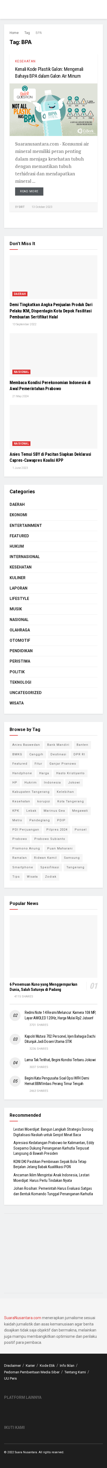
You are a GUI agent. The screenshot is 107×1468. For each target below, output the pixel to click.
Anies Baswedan (26, 745)
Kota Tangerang (70, 801)
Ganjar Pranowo (62, 763)
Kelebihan (65, 792)
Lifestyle (19, 598)
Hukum (17, 546)
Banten (82, 745)
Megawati (80, 811)
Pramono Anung (26, 848)
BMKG (17, 754)
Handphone (22, 773)
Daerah (20, 293)
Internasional (25, 557)
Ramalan (19, 858)
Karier (30, 1365)
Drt (22, 206)
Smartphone (22, 867)
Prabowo (19, 839)
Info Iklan (67, 1365)
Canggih (36, 754)
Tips (16, 876)
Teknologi (20, 682)
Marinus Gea (54, 811)
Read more (29, 191)
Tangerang (75, 867)
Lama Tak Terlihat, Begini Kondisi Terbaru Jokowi (60, 1060)
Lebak (31, 811)
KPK (15, 811)
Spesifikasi (49, 867)
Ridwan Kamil (45, 858)
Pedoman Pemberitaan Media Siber (32, 1372)
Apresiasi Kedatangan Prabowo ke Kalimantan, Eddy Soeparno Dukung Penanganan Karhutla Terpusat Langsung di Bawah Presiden (53, 1148)
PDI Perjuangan (25, 829)
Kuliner (18, 578)
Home (14, 33)
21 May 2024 (20, 396)
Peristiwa (20, 661)
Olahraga (20, 630)
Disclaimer (12, 1365)
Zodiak (51, 876)
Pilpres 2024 (56, 829)
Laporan (18, 588)
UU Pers (10, 1378)
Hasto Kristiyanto (70, 773)
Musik (16, 609)
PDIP (61, 820)
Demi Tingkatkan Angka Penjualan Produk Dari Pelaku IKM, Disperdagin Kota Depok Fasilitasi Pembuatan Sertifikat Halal (51, 311)
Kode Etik (47, 1365)
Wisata (17, 703)
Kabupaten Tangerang (31, 792)
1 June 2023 (20, 467)
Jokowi (74, 782)
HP (14, 782)
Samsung (72, 858)
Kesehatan (25, 61)
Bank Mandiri (58, 745)
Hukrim (30, 782)
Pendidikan (21, 651)
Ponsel (81, 829)
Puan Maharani (60, 848)
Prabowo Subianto (49, 839)
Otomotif (20, 640)
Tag (27, 33)
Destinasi (58, 754)
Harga (44, 773)
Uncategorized (26, 693)
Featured (19, 536)
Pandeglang (39, 820)
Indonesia (52, 782)
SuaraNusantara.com (22, 1318)
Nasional (21, 371)
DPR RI (79, 754)
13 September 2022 (24, 324)
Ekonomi (18, 515)
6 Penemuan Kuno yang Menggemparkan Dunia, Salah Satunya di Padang (43, 987)
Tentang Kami (75, 1372)
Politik (17, 672)
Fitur (38, 763)
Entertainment (26, 525)
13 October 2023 (41, 206)
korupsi (43, 801)
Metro (17, 820)
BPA (39, 33)
